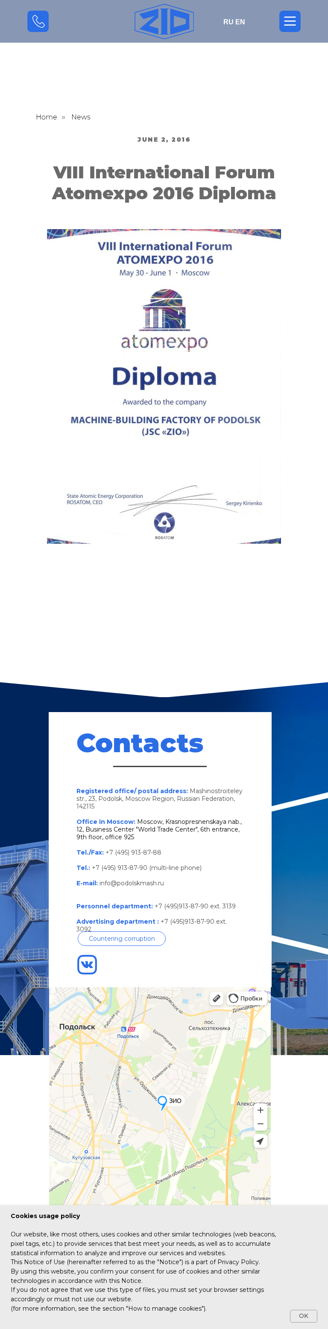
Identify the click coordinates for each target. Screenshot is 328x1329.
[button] (122, 938)
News (81, 117)
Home (46, 117)
